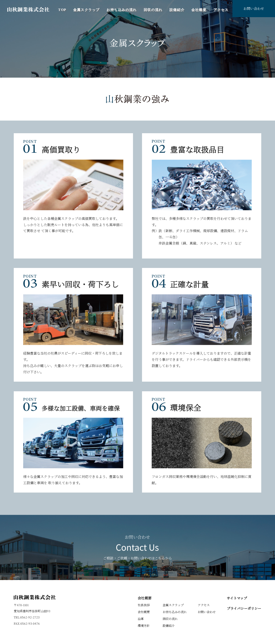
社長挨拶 (144, 605)
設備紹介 (177, 10)
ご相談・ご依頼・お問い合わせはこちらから (137, 557)
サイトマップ (237, 598)
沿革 (141, 619)
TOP (62, 10)
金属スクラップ (86, 10)
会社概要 (198, 10)
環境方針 (144, 625)
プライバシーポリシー (244, 608)
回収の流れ (153, 10)
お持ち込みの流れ (122, 10)
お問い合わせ (253, 8)
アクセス (221, 10)
